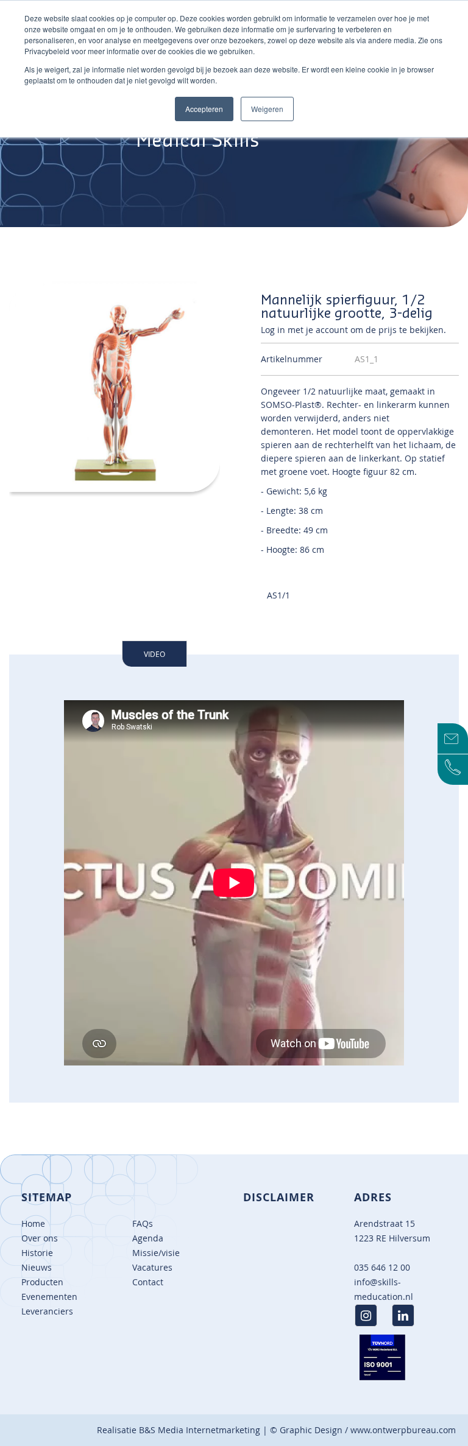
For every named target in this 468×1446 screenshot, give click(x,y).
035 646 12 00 (382, 1267)
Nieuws (36, 1267)
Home (33, 1223)
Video (154, 654)
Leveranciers (47, 1311)
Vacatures (152, 1267)
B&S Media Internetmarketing (199, 1430)
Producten (42, 1282)
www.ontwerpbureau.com (403, 1430)
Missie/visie (156, 1252)
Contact (147, 1282)
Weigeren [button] (267, 109)
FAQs (142, 1223)
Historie (37, 1252)
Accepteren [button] (204, 109)
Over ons (39, 1238)
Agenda (147, 1238)
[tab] (154, 654)
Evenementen (49, 1296)
